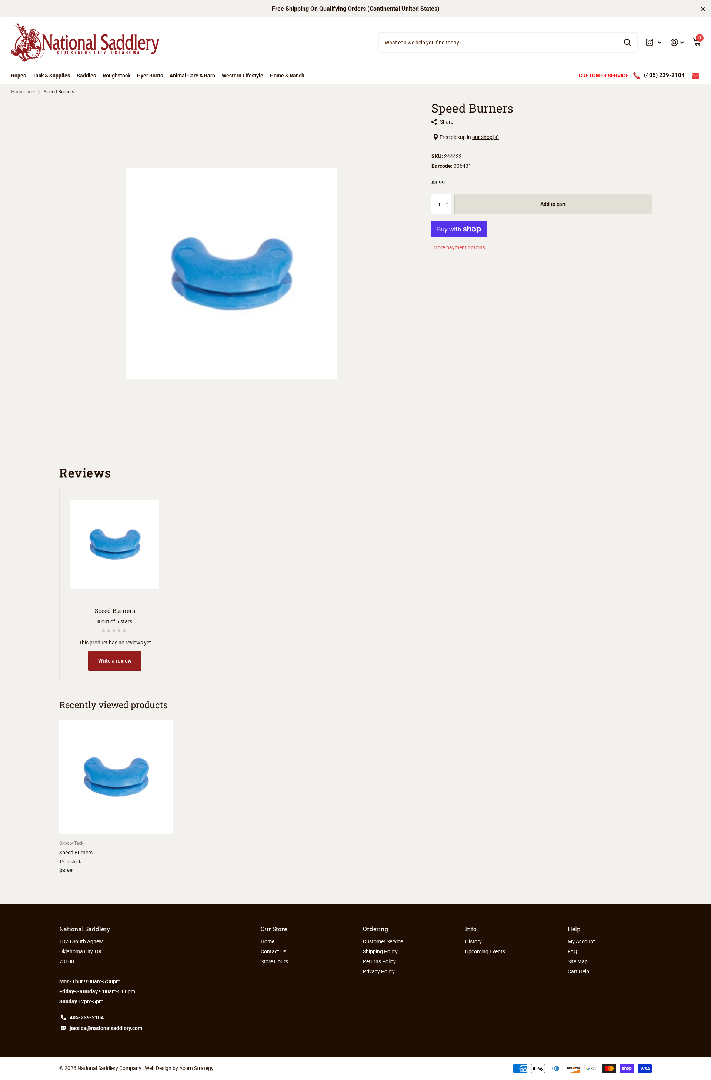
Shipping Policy (380, 951)
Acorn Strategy (196, 1068)
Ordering (375, 929)
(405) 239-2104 (664, 75)
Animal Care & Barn (192, 76)
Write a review (114, 661)
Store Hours (274, 961)
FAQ (572, 951)
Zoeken (627, 42)
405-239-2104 (87, 1017)
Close (703, 8)
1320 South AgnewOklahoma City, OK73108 (81, 951)
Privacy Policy (379, 971)
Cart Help (578, 971)
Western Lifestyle (242, 76)
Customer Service (383, 941)
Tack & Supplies (51, 76)
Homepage (22, 91)
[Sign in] (677, 42)
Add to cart (553, 204)
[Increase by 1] (448, 197)
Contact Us (273, 951)
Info (471, 929)
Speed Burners (76, 853)
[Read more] (654, 42)
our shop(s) (485, 137)
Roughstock (116, 76)
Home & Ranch (287, 76)
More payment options (459, 247)
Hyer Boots (150, 76)
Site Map (578, 961)
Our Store (274, 929)
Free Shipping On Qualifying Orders (319, 8)
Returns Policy (379, 961)
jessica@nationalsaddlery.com (106, 1028)
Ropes (18, 76)
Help (574, 929)
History (473, 941)
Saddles (86, 76)
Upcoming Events (485, 951)
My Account (581, 941)
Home (267, 941)
